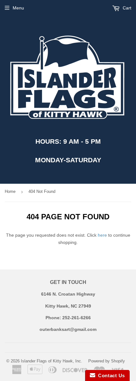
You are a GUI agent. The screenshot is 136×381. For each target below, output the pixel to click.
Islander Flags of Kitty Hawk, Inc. (51, 361)
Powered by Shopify (106, 361)
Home (10, 191)
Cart (126, 7)
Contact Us (110, 375)
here (102, 235)
